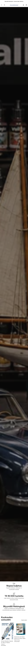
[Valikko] (1, 5)
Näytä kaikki (24, 620)
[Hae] (4, 4)
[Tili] (23, 4)
